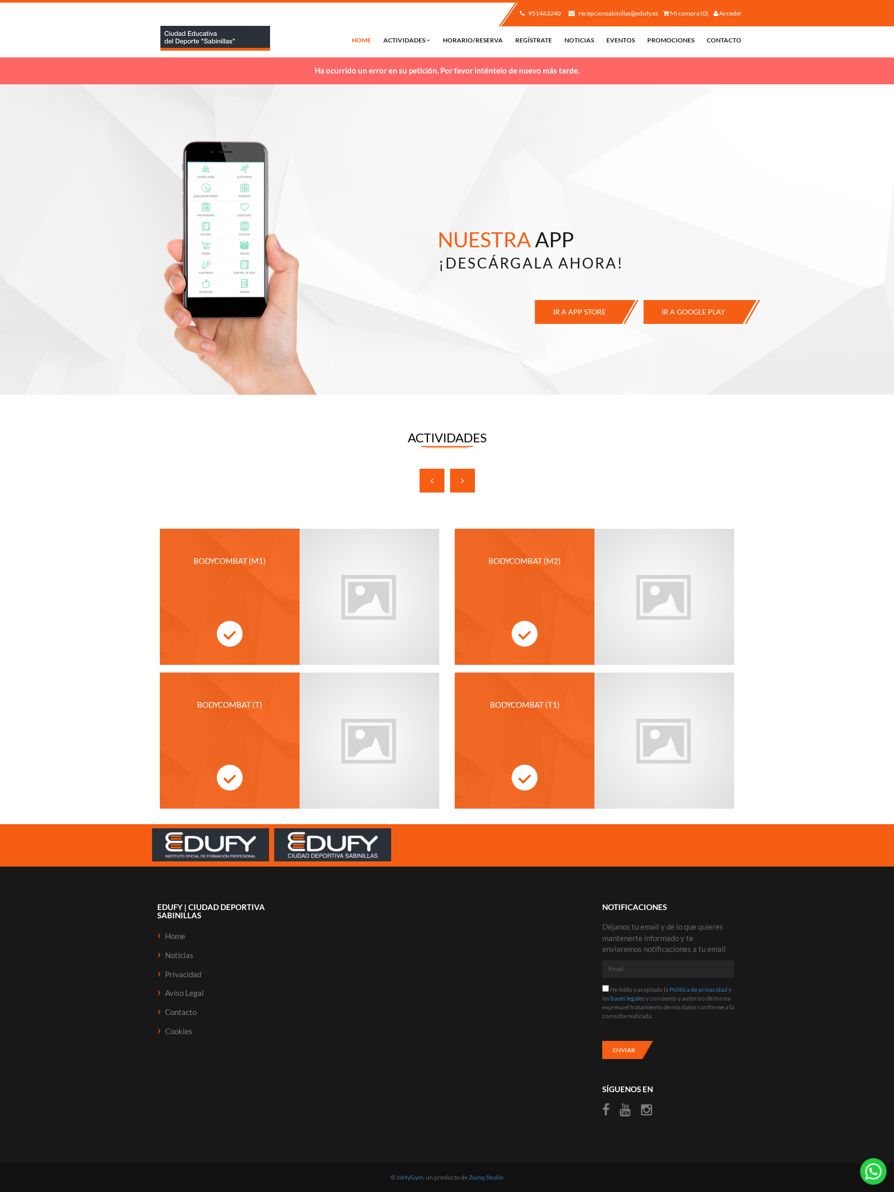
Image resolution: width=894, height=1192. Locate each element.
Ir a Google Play (693, 311)
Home (361, 40)
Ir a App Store (579, 311)
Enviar (624, 1050)
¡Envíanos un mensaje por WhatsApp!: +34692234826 (873, 1171)
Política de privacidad (698, 989)
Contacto (724, 40)
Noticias (579, 40)
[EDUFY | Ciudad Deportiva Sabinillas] (215, 39)
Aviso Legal (184, 992)
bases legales (627, 998)
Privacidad (183, 974)
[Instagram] (646, 1110)
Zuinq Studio (486, 1177)
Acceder (730, 13)
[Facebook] (607, 1110)
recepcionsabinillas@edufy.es (617, 13)
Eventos (620, 40)
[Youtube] (625, 1110)
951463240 (544, 13)
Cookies (178, 1031)
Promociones (670, 40)
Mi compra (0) (688, 13)
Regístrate (533, 40)
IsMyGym (410, 1177)
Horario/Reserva (473, 40)
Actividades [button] (404, 40)
